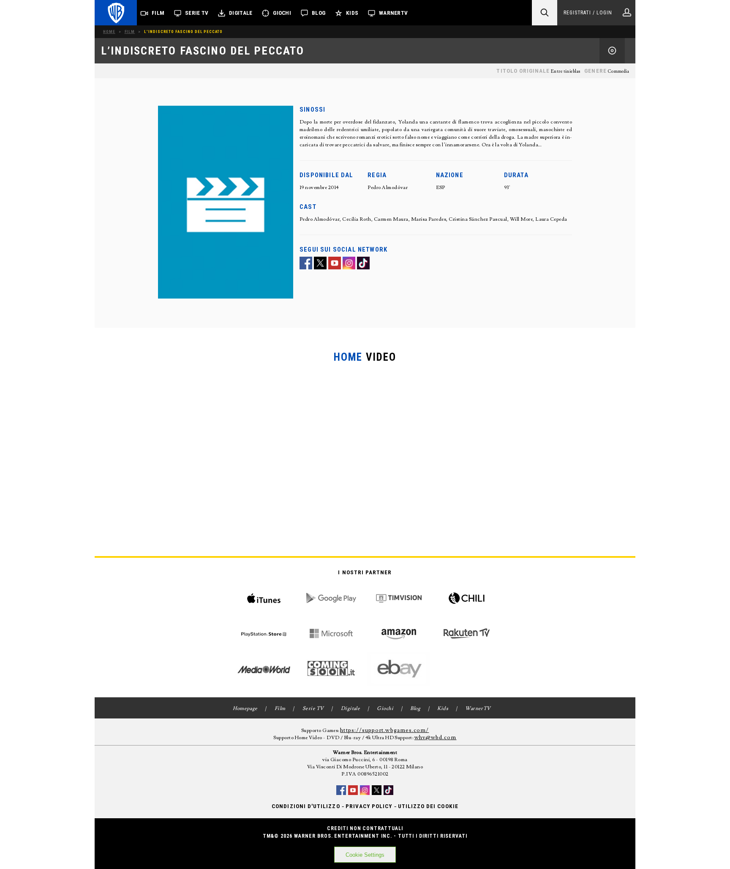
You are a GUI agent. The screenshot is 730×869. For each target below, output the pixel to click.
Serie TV (196, 13)
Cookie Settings (365, 855)
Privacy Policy (369, 806)
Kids (352, 13)
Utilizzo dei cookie (428, 806)
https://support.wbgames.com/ (384, 730)
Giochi (282, 13)
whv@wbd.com (435, 737)
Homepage (245, 708)
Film (158, 13)
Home (109, 31)
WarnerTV (393, 13)
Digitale (240, 13)
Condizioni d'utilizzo (306, 806)
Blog (318, 13)
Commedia (618, 71)
